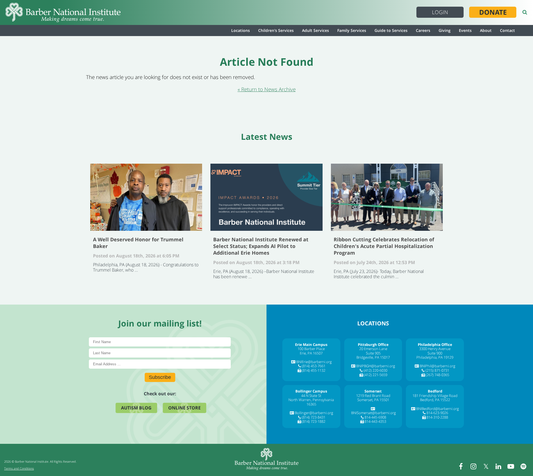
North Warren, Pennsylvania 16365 (311, 402)
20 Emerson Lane (373, 348)
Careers (423, 30)
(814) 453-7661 (313, 365)
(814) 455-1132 (313, 370)
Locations (240, 30)
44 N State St (311, 395)
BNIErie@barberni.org (314, 361)
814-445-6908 (375, 417)
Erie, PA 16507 (311, 353)
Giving (445, 30)
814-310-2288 (437, 417)
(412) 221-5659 (375, 374)
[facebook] (460, 466)
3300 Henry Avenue (435, 348)
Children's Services (276, 30)
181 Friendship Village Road (435, 395)
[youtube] (510, 466)
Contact (507, 30)
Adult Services (315, 30)
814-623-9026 (437, 412)
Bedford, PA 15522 (435, 399)
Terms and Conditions (19, 468)
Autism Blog (136, 408)
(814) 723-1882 (313, 421)
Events (465, 30)
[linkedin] (498, 466)
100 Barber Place (311, 348)
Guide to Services (391, 30)
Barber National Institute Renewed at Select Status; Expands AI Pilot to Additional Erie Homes (266, 197)
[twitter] (485, 466)
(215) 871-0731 (437, 370)
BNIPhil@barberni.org (437, 365)
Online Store (184, 408)
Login (440, 12)
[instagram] (473, 466)
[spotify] (523, 466)
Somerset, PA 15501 (373, 399)
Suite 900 (435, 353)
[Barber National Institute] (63, 12)
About (486, 30)
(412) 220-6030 (375, 370)
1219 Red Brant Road (373, 395)
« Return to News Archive (267, 89)
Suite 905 (373, 353)
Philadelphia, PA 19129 (434, 357)
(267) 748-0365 (437, 374)
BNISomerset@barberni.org (373, 412)
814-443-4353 (375, 421)
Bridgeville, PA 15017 (373, 357)
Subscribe (160, 377)
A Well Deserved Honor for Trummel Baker (146, 197)
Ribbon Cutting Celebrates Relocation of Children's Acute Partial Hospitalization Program (387, 197)
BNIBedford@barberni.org (437, 408)
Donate (493, 12)
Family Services (351, 30)
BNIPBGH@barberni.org (375, 365)
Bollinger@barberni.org (314, 412)
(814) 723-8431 (313, 417)
